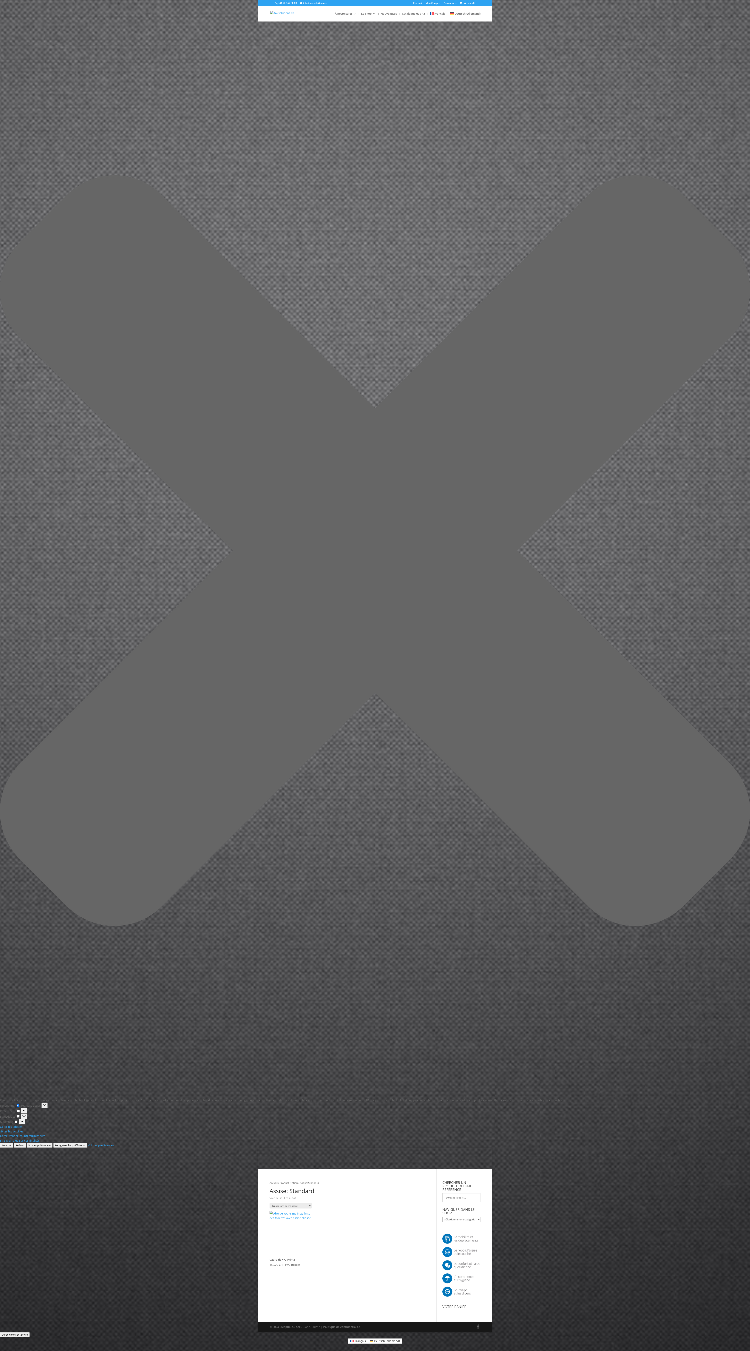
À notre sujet (343, 13)
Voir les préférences (39, 1145)
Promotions (450, 3)
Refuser (20, 1145)
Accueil (274, 1183)
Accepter (7, 1145)
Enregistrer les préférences (70, 1145)
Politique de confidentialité (341, 1327)
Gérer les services (11, 1131)
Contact (417, 3)
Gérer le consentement (15, 1334)
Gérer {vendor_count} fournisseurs (22, 1136)
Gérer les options (11, 1127)
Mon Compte (433, 3)
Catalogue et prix (413, 13)
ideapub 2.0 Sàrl (290, 1327)
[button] (375, 551)
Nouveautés (389, 13)
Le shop (366, 13)
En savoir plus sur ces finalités (20, 1140)
